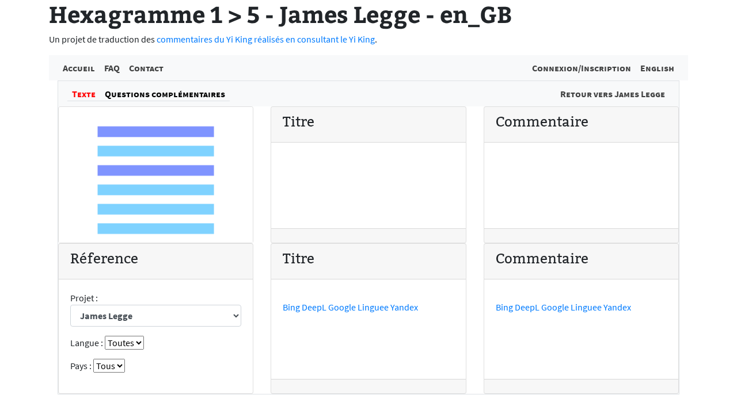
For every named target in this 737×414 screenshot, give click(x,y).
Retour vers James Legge (612, 93)
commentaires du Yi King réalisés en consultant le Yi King (266, 39)
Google (342, 307)
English (657, 68)
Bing (291, 307)
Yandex (404, 307)
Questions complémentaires (165, 93)
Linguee (373, 307)
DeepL (314, 307)
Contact (146, 68)
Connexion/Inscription (581, 68)
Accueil (79, 68)
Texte (84, 93)
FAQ (112, 68)
